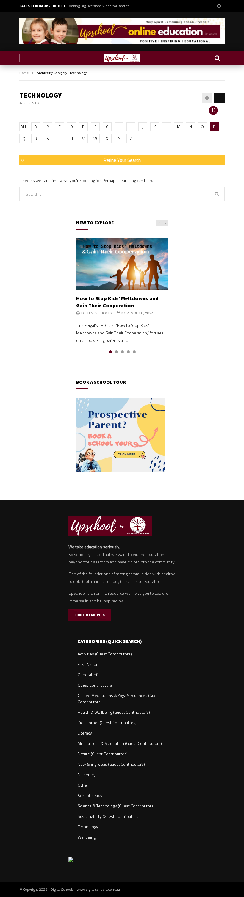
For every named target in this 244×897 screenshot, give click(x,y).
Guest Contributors (95, 685)
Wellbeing (87, 837)
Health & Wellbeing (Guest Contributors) (114, 712)
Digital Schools (96, 313)
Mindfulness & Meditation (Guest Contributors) (120, 743)
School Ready (90, 795)
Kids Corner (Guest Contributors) (107, 722)
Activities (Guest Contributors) (105, 654)
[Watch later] (219, 6)
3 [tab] (122, 351)
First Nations (89, 664)
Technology (88, 827)
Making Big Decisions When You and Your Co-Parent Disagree (101, 6)
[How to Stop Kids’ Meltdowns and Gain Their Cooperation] (122, 264)
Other (83, 785)
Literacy (85, 733)
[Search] (217, 58)
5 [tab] (134, 351)
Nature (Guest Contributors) (103, 754)
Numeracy (87, 774)
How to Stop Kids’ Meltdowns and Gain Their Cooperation (117, 302)
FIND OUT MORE (88, 615)
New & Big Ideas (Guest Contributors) (111, 764)
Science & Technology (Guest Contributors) (116, 806)
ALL (24, 126)
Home (24, 73)
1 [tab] (110, 351)
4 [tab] (128, 351)
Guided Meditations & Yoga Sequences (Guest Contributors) (119, 698)
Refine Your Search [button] (122, 160)
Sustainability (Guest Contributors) (109, 816)
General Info (89, 674)
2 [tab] (116, 351)
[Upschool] (122, 58)
